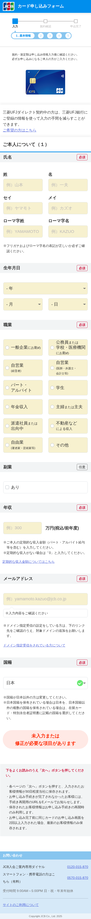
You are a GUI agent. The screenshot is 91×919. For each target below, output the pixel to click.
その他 (62, 445)
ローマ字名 (58, 220)
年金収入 (19, 406)
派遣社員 (24, 426)
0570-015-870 (77, 878)
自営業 (17, 368)
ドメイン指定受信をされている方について (34, 645)
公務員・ (70, 347)
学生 (60, 387)
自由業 (23, 445)
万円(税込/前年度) (62, 528)
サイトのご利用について (21, 905)
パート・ (21, 388)
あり (15, 487)
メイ (52, 197)
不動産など (66, 426)
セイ (7, 197)
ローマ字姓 (13, 220)
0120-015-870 (77, 867)
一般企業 (26, 347)
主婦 (69, 406)
